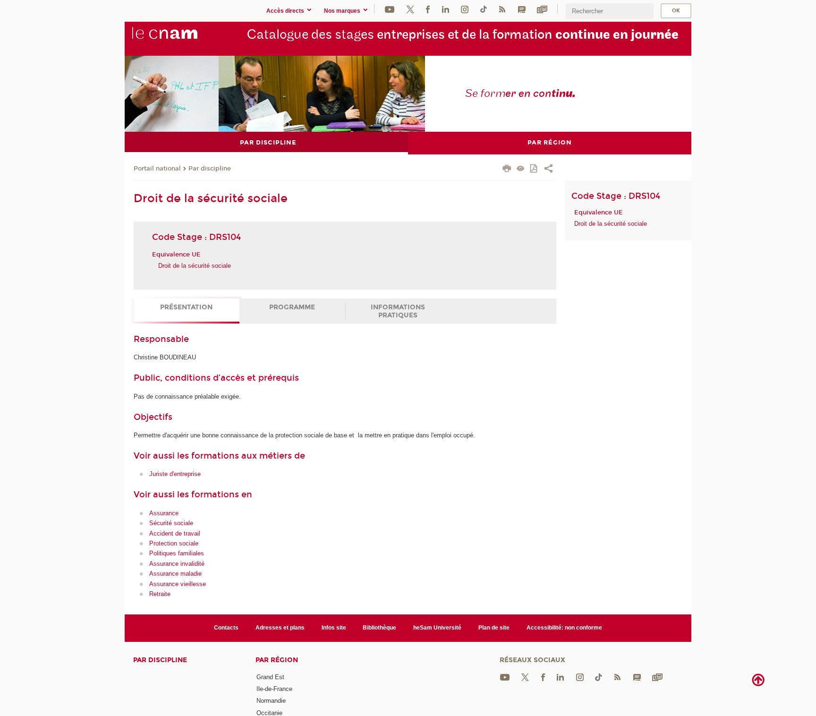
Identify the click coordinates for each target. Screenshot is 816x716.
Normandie (271, 700)
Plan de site (494, 627)
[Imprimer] (507, 169)
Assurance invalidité (176, 563)
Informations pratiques (398, 311)
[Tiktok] (483, 8)
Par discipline (209, 168)
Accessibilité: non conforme (564, 627)
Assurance (163, 513)
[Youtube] (389, 8)
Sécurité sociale (171, 523)
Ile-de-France (274, 688)
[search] (610, 11)
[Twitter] (410, 8)
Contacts (226, 627)
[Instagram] (464, 8)
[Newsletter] (542, 8)
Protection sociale (173, 543)
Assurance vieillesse (177, 584)
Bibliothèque (379, 627)
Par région (276, 660)
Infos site (334, 627)
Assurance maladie (175, 573)
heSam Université (437, 627)
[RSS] (502, 8)
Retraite (159, 593)
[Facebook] (427, 8)
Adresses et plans (280, 627)
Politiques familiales (176, 553)
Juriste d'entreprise (175, 473)
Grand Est (270, 677)
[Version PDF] (534, 169)
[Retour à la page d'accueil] (180, 38)
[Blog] (522, 8)
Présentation (186, 307)
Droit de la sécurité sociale (194, 265)
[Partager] (548, 169)
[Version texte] (521, 169)
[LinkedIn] (446, 8)
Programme (292, 307)
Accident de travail (174, 533)
